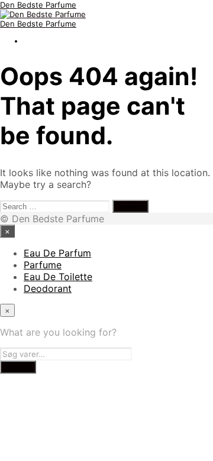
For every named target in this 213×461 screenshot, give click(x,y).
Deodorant (48, 288)
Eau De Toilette (58, 277)
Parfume (43, 265)
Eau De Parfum (57, 253)
